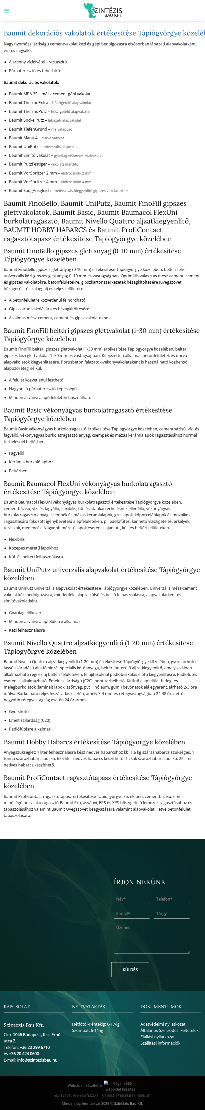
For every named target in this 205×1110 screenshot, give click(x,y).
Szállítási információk (160, 1043)
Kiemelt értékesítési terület (126, 1096)
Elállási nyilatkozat (157, 1037)
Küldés (130, 969)
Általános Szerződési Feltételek (169, 1030)
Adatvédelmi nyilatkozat (163, 1024)
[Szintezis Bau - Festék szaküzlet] (102, 10)
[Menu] (7, 10)
